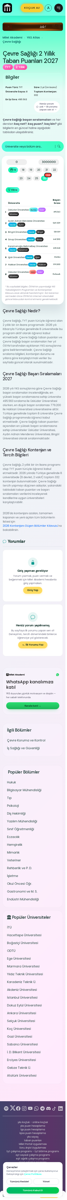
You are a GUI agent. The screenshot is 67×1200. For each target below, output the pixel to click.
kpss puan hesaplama (33, 1133)
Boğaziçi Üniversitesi (22, 943)
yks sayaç (33, 1136)
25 (36, 178)
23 (21, 178)
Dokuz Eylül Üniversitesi (24, 1005)
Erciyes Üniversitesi (21, 1060)
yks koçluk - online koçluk (33, 1122)
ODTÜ (11, 951)
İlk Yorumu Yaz (34, 644)
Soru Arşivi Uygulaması (32, 1147)
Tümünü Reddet (19, 1181)
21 (47, 170)
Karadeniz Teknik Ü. (21, 982)
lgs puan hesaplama (33, 1129)
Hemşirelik (14, 844)
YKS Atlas (33, 38)
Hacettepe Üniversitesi (24, 935)
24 (28, 178)
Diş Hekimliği (16, 813)
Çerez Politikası (33, 1174)
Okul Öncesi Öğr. (19, 883)
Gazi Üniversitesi (19, 1036)
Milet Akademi (12, 38)
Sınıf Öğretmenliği (20, 829)
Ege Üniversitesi (19, 958)
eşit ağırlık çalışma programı (32, 1158)
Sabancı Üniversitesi (22, 1044)
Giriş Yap (32, 590)
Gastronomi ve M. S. (22, 891)
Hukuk (11, 782)
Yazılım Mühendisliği (22, 821)
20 (38, 170)
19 (31, 170)
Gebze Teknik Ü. (19, 1068)
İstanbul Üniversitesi (22, 997)
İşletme (12, 876)
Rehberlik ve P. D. (19, 868)
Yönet (46, 1181)
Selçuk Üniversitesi (21, 1021)
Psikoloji (13, 805)
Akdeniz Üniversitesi (22, 990)
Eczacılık (13, 837)
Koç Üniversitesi (19, 1029)
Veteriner (14, 860)
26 (44, 178)
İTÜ (9, 927)
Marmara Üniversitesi (23, 966)
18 (23, 170)
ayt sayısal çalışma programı (33, 1155)
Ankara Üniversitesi (21, 1013)
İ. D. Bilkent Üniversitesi (24, 1052)
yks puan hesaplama (32, 1126)
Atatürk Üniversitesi (21, 1075)
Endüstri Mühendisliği (23, 899)
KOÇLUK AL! (32, 8)
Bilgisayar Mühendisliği (24, 790)
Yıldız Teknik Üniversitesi (25, 974)
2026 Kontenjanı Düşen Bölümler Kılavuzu (30, 526)
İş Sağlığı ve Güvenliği (23, 748)
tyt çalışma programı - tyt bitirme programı (33, 1151)
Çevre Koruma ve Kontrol (26, 740)
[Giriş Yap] (48, 8)
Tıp (9, 798)
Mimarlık (13, 852)
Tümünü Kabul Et (33, 1190)
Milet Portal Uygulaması (33, 1144)
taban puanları (33, 1140)
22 (54, 170)
